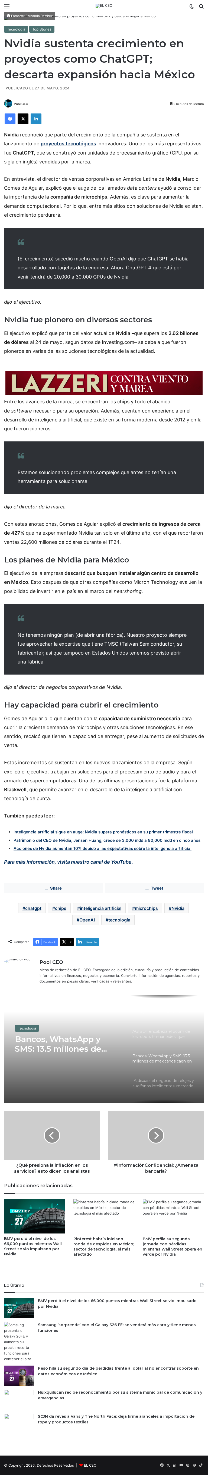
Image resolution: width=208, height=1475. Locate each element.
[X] (23, 118)
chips (60, 908)
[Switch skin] (191, 8)
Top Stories (41, 29)
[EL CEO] (104, 6)
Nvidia (177, 908)
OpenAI (87, 920)
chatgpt (33, 908)
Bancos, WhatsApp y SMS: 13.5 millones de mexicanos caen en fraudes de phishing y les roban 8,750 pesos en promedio (66, 1044)
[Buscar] (201, 8)
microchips (146, 908)
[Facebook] (10, 118)
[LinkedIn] (36, 118)
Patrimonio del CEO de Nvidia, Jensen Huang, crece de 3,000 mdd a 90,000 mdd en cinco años (107, 840)
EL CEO (90, 1465)
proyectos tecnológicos (68, 143)
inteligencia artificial (100, 908)
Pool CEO (21, 104)
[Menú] (6, 8)
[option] (104, 1049)
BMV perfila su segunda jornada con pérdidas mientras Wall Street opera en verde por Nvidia (172, 1246)
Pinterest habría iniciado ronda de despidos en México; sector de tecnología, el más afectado (103, 1246)
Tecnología (16, 29)
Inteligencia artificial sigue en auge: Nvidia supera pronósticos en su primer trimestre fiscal (103, 831)
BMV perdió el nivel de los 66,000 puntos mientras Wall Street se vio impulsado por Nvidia (33, 1246)
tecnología (119, 920)
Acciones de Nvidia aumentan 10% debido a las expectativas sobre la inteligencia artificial (102, 848)
